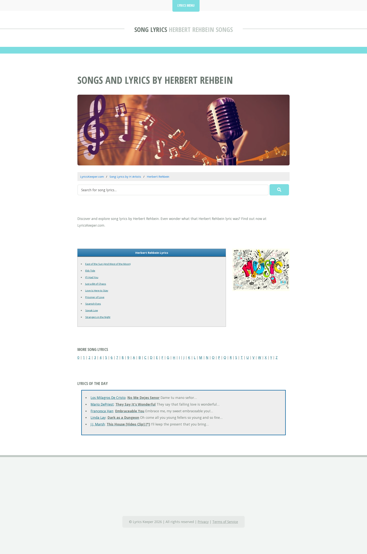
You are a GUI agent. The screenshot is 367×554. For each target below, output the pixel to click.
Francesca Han (102, 411)
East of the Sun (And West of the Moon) (108, 264)
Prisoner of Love (94, 297)
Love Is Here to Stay (96, 290)
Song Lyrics (150, 29)
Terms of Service (225, 521)
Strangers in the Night (97, 317)
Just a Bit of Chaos (95, 284)
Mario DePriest (102, 404)
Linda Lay (98, 417)
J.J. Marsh (98, 424)
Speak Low (91, 310)
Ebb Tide (90, 270)
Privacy (203, 521)
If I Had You (91, 277)
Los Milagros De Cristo (108, 397)
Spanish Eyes (93, 303)
